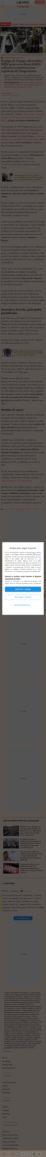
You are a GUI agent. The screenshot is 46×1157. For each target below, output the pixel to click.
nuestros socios (31, 552)
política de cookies (22, 571)
